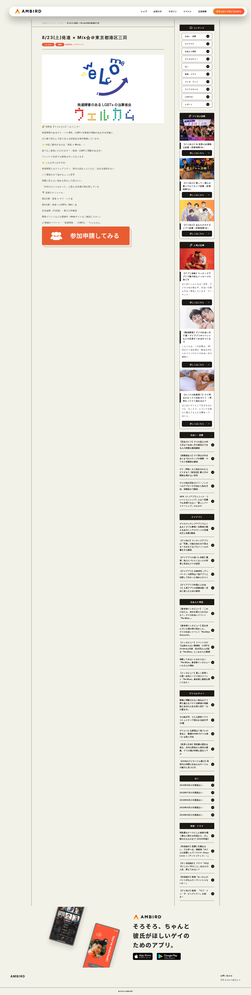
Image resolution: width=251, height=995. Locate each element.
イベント (60, 23)
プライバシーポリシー (230, 980)
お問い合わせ (226, 976)
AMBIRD (17, 976)
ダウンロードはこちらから (228, 11)
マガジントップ (48, 23)
